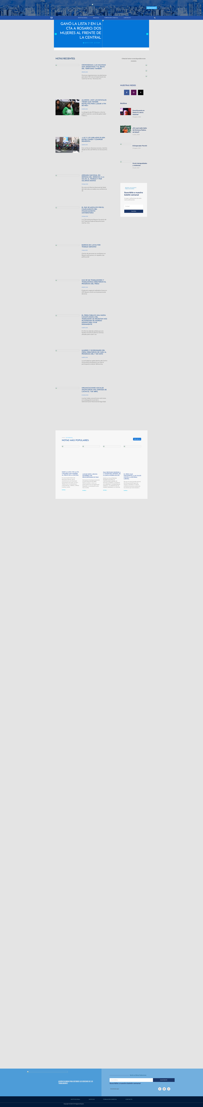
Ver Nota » (64, 489)
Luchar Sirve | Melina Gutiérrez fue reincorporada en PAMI (90, 476)
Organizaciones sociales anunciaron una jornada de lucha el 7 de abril (94, 389)
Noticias (96, 17)
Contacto (127, 17)
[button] (154, 17)
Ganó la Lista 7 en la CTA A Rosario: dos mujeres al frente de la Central (70, 473)
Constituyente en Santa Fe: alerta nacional (138, 112)
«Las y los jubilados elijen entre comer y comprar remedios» (93, 139)
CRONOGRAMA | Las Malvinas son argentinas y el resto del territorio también (94, 66)
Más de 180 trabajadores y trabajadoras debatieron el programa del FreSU (94, 282)
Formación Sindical (111, 17)
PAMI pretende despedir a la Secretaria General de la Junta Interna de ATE (112, 474)
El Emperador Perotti (140, 146)
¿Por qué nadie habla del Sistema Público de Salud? (140, 130)
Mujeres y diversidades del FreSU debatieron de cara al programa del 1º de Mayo (94, 352)
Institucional (83, 17)
